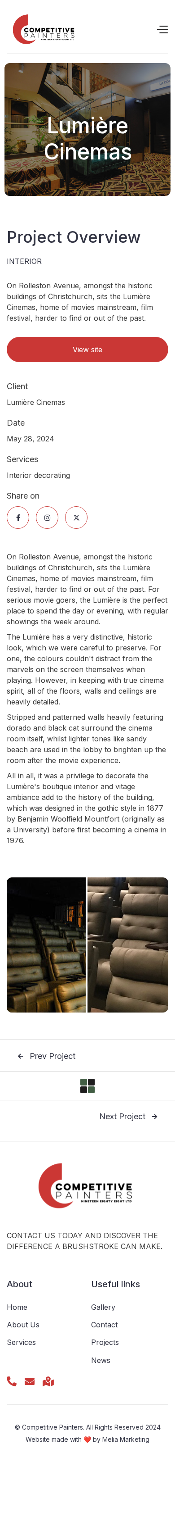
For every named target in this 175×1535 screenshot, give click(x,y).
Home (17, 1307)
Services (21, 1342)
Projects (105, 1342)
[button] (162, 29)
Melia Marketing (125, 1439)
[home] (45, 29)
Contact (104, 1324)
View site (87, 349)
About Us (23, 1324)
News (100, 1360)
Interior (24, 261)
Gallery (103, 1307)
